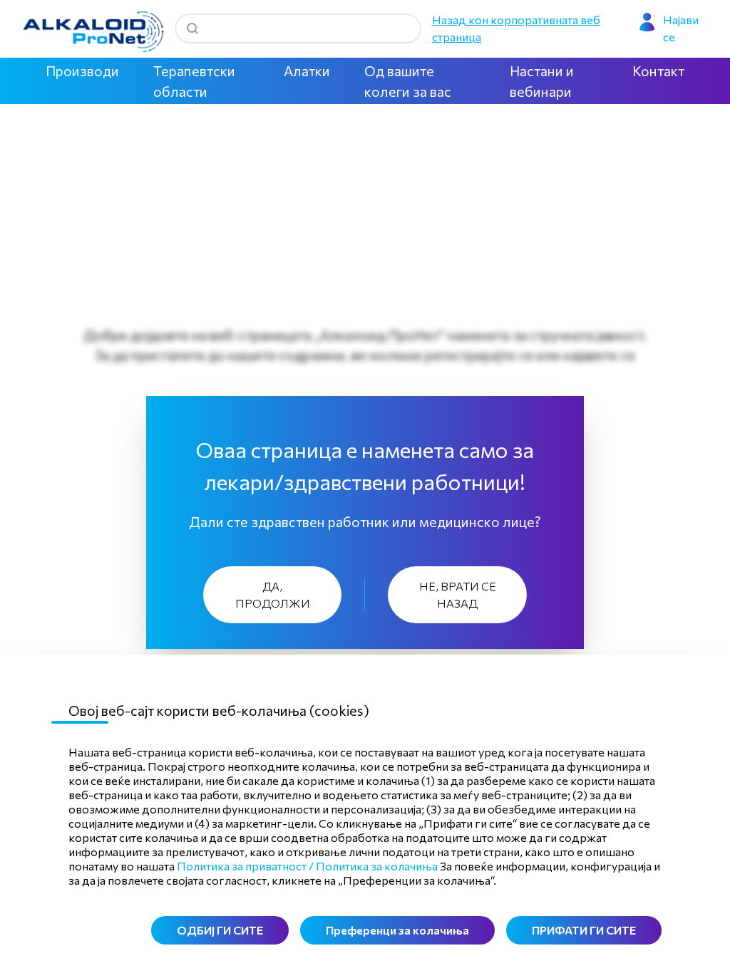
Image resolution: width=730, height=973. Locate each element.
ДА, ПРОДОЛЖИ (272, 594)
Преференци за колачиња (397, 930)
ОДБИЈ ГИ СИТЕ (220, 930)
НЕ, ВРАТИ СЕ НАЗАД (457, 594)
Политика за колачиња (377, 866)
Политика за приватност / (245, 866)
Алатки (307, 70)
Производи (82, 70)
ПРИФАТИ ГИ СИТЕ (584, 930)
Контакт (658, 70)
